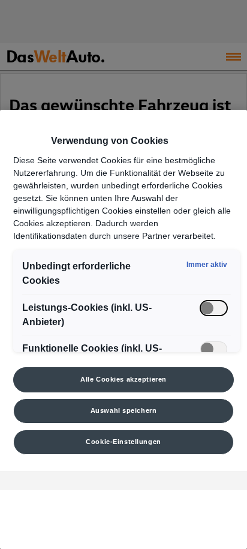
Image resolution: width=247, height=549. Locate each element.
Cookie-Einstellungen (123, 441)
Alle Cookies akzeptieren (123, 379)
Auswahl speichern (124, 410)
